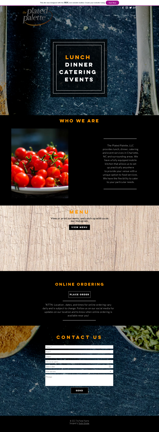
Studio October (84, 423)
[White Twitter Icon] (130, 7)
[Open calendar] (110, 367)
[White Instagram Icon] (126, 7)
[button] (57, 163)
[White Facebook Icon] (122, 7)
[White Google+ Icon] (134, 7)
